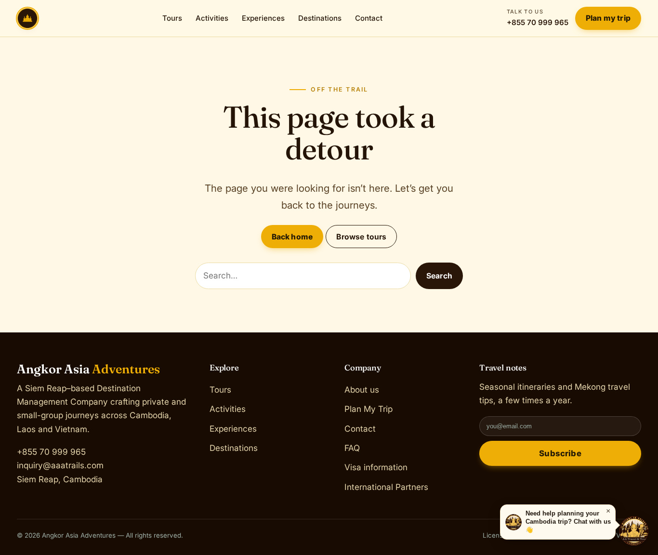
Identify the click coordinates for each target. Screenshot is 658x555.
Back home (292, 236)
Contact (368, 18)
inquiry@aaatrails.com (60, 465)
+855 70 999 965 (537, 17)
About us (361, 389)
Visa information (376, 467)
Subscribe (560, 453)
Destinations (320, 18)
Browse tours (361, 236)
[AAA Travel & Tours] (633, 530)
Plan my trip (608, 18)
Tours (172, 18)
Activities (212, 18)
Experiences (263, 18)
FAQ (352, 448)
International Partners (386, 486)
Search (439, 275)
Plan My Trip (368, 409)
